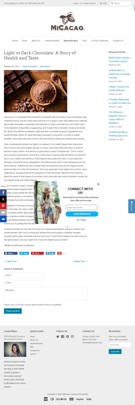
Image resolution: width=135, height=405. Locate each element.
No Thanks (81, 220)
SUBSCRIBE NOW (81, 214)
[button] (80, 191)
